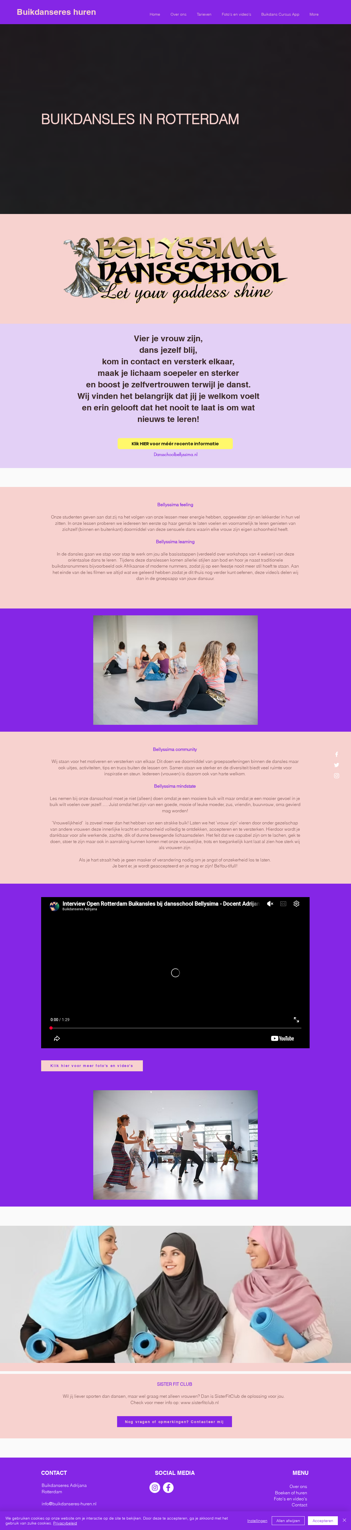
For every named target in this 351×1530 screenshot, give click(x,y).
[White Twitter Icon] (336, 765)
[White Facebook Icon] (336, 754)
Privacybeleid (65, 1523)
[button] (204, 14)
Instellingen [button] (257, 1520)
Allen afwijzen (288, 1520)
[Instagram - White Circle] (154, 1487)
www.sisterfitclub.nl (200, 1402)
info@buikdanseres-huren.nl (69, 1503)
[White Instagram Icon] (336, 775)
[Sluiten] (344, 1521)
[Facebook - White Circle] (168, 1487)
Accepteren (323, 1520)
